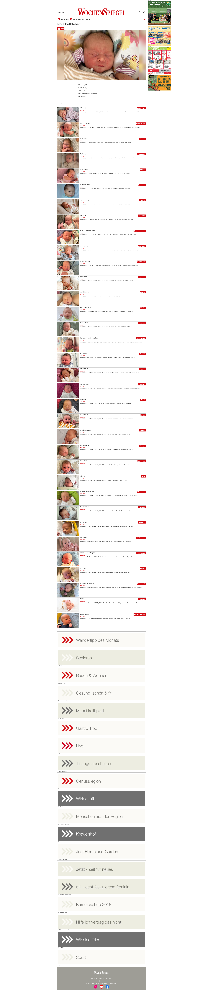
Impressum (104, 981)
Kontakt (101, 978)
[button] (60, 12)
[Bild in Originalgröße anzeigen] (101, 55)
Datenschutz (95, 981)
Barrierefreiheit (90, 983)
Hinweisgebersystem (101, 983)
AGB (110, 981)
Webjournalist (113, 983)
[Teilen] (144, 19)
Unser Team (94, 978)
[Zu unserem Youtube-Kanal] (101, 986)
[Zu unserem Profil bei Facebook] (107, 986)
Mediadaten (109, 978)
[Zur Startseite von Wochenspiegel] (101, 11)
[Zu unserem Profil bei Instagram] (95, 986)
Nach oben (62, 104)
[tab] (60, 28)
